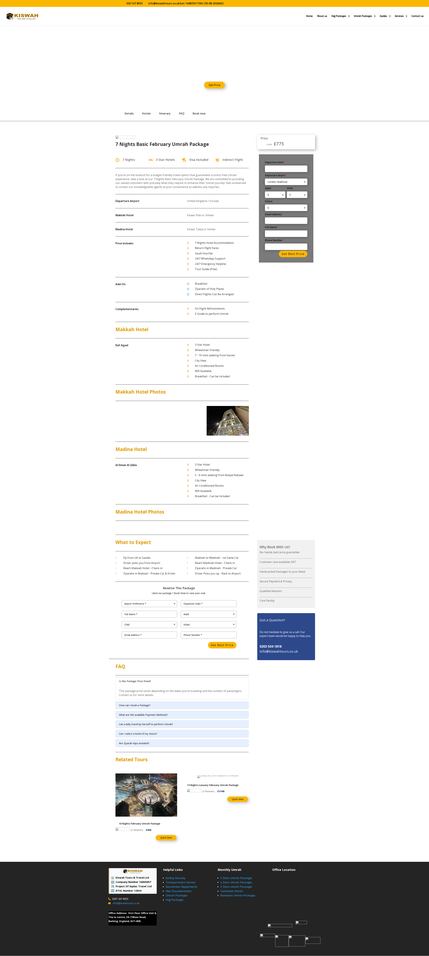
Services (399, 16)
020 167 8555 (134, 3)
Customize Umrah (231, 891)
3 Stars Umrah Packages (236, 886)
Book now (199, 113)
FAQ (181, 113)
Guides (383, 16)
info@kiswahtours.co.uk (125, 903)
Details (129, 113)
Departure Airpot (275, 175)
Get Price (214, 85)
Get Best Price (293, 254)
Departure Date (274, 162)
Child (290, 188)
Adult (268, 188)
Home (309, 16)
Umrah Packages (363, 16)
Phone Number (273, 240)
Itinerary (165, 113)
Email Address (273, 214)
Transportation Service (180, 882)
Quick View (166, 837)
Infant (268, 201)
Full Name (271, 227)
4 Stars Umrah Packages (236, 882)
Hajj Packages (338, 16)
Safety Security (175, 878)
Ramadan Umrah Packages (237, 895)
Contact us (417, 16)
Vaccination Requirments (181, 886)
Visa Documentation (179, 891)
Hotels (146, 113)
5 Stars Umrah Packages (236, 878)
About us (322, 16)
